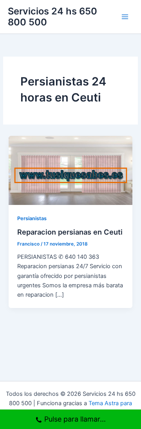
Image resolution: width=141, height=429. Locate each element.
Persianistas (32, 218)
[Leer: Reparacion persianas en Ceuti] (70, 169)
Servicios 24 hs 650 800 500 (52, 16)
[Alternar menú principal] (125, 17)
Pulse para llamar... (75, 419)
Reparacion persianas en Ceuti (70, 232)
